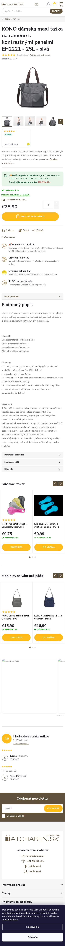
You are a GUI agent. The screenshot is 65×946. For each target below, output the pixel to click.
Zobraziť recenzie (21, 743)
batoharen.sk (35, 866)
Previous (55, 483)
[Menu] (61, 4)
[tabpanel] (16, 521)
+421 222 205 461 (35, 861)
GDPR (21, 815)
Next (60, 483)
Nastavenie (32, 927)
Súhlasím (33, 937)
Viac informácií (10, 919)
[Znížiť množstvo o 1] (56, 207)
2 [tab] (32, 557)
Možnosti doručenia (16, 199)
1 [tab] (30, 557)
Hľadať (56, 11)
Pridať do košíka (32, 216)
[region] (32, 138)
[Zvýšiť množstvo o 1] (56, 203)
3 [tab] (35, 557)
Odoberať (53, 808)
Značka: (8, 237)
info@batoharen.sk (35, 856)
